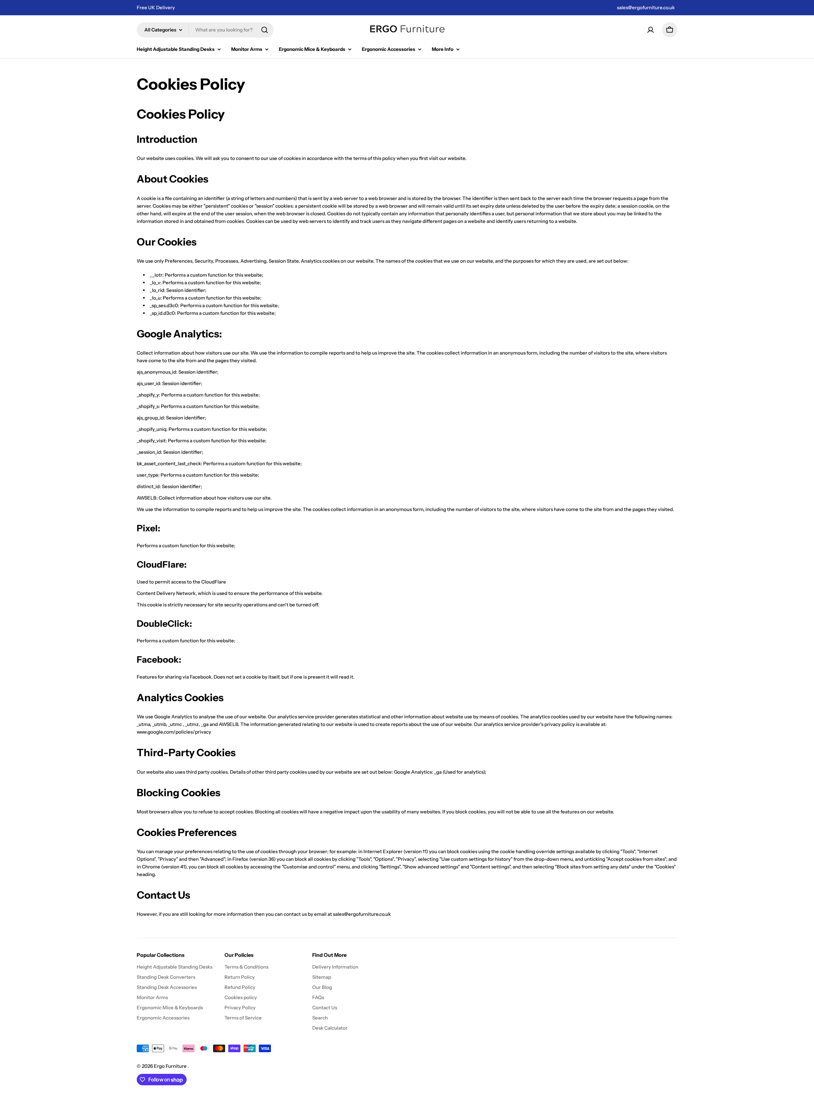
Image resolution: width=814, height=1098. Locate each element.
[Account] (650, 30)
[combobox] (205, 30)
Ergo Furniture (171, 1066)
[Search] (264, 30)
